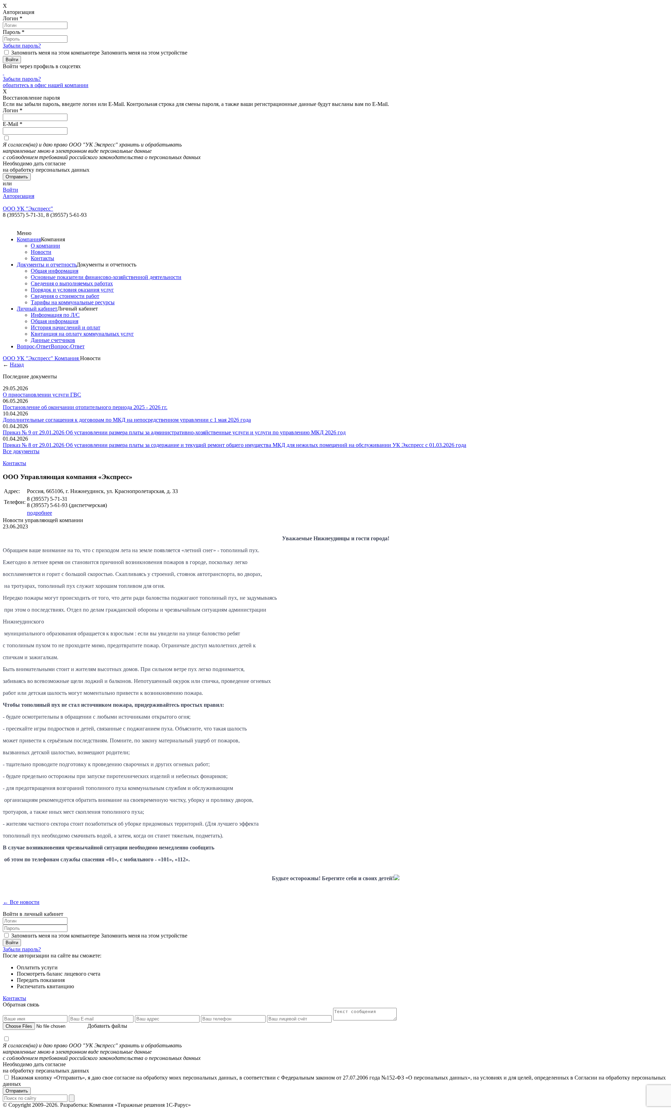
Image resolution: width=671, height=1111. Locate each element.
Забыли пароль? (22, 46)
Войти (10, 190)
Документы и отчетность (47, 265)
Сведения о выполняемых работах (72, 283)
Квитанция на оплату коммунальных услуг (82, 334)
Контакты (42, 258)
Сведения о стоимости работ (65, 296)
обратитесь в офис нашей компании (45, 85)
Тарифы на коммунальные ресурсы (73, 302)
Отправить (17, 1091)
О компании (45, 246)
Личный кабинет (37, 309)
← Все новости (21, 902)
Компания (29, 239)
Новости (41, 252)
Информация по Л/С (55, 315)
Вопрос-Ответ (34, 346)
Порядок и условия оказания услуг (72, 290)
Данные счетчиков (53, 340)
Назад (17, 365)
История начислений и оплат (65, 327)
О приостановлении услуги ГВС (42, 395)
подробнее (39, 513)
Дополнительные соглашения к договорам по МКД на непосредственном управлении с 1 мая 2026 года (127, 420)
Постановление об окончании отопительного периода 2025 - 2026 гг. (85, 407)
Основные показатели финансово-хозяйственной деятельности (106, 277)
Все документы (21, 451)
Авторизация (18, 196)
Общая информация (54, 271)
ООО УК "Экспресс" (29, 358)
